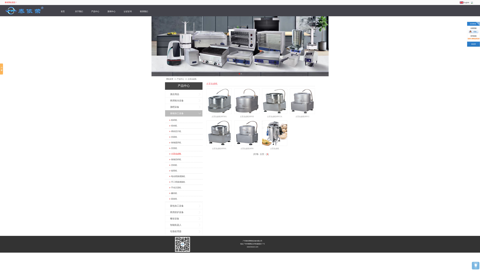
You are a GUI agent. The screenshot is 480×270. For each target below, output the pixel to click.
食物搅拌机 (176, 143)
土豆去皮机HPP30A (219, 117)
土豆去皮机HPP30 (247, 117)
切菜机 (174, 137)
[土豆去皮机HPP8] (247, 133)
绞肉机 (174, 126)
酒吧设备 (174, 107)
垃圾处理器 (175, 231)
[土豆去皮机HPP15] (302, 101)
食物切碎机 (176, 159)
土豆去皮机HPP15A (274, 117)
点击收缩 (473, 24)
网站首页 (169, 79)
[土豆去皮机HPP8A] (219, 133)
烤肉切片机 (176, 131)
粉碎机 (174, 120)
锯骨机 (174, 171)
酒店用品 (174, 94)
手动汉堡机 (176, 187)
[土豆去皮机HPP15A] (274, 101)
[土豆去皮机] (274, 133)
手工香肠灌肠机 (178, 182)
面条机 (174, 199)
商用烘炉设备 (177, 212)
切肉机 (174, 165)
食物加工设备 (177, 113)
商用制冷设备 (177, 100)
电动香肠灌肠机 (178, 176)
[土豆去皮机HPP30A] (219, 101)
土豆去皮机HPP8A (219, 149)
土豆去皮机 (274, 149)
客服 (475, 31)
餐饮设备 (174, 218)
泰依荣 (473, 44)
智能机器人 (175, 225)
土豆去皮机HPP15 (302, 117)
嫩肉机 (174, 193)
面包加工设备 (177, 206)
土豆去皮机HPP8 (246, 149)
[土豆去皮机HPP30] (247, 101)
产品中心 (180, 79)
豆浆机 (174, 148)
